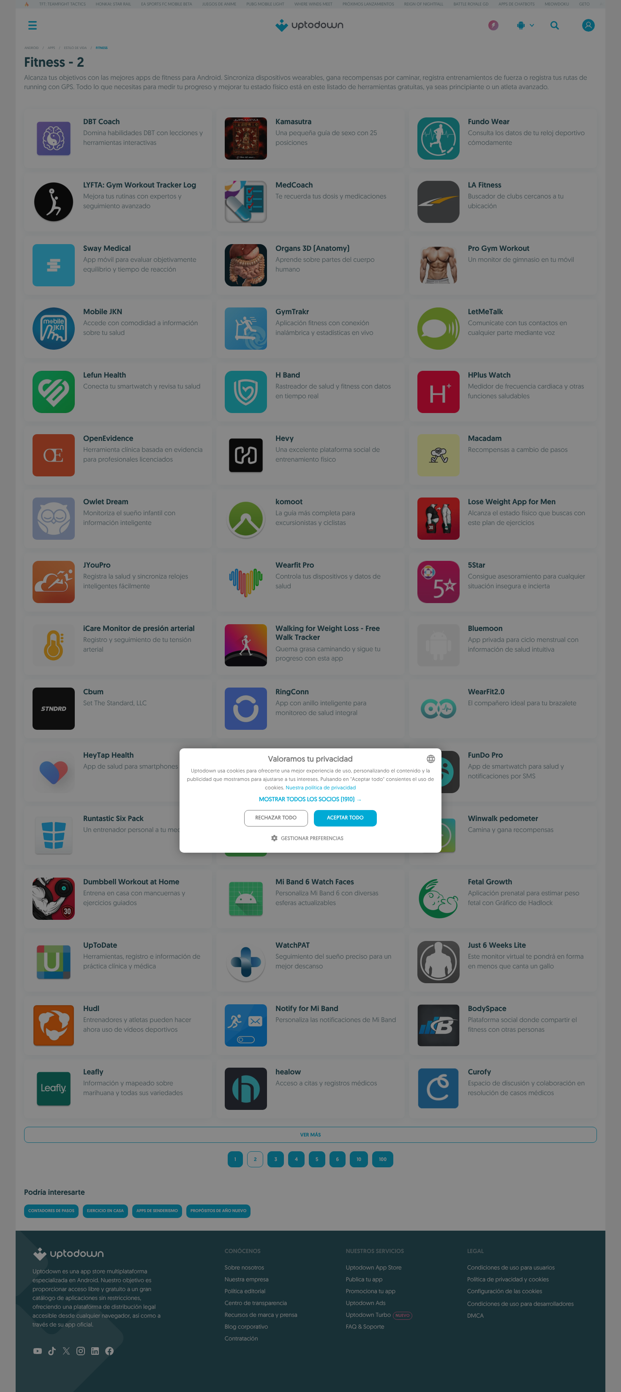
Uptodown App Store (374, 1267)
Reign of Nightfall (424, 4)
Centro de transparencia (256, 1303)
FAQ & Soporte (365, 1326)
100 (383, 1159)
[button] (310, 799)
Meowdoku (557, 4)
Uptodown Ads (366, 1303)
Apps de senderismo (157, 1211)
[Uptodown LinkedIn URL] (95, 1352)
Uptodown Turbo (378, 1315)
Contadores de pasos (51, 1211)
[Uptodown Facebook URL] (109, 1352)
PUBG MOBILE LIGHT (265, 4)
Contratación (241, 1338)
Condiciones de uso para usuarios (511, 1267)
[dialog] (310, 800)
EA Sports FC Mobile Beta (166, 4)
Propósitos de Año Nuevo (218, 1211)
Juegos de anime (219, 4)
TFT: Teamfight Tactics (62, 4)
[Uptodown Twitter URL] (66, 1352)
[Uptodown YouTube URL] (38, 1352)
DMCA (475, 1315)
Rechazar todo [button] (276, 818)
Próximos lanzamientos (368, 4)
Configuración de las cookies (504, 1291)
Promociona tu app (370, 1291)
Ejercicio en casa (105, 1211)
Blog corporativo (246, 1326)
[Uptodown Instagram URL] (81, 1352)
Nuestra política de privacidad (321, 788)
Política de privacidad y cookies (508, 1279)
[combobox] (431, 759)
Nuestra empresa (247, 1279)
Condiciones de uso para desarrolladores (520, 1304)
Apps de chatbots (516, 4)
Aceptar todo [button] (345, 818)
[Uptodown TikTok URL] (52, 1352)
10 (359, 1159)
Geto (584, 4)
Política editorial (245, 1291)
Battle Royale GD (471, 4)
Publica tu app (364, 1279)
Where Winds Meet (313, 4)
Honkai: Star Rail (113, 4)
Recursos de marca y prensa (261, 1315)
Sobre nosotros (244, 1267)
